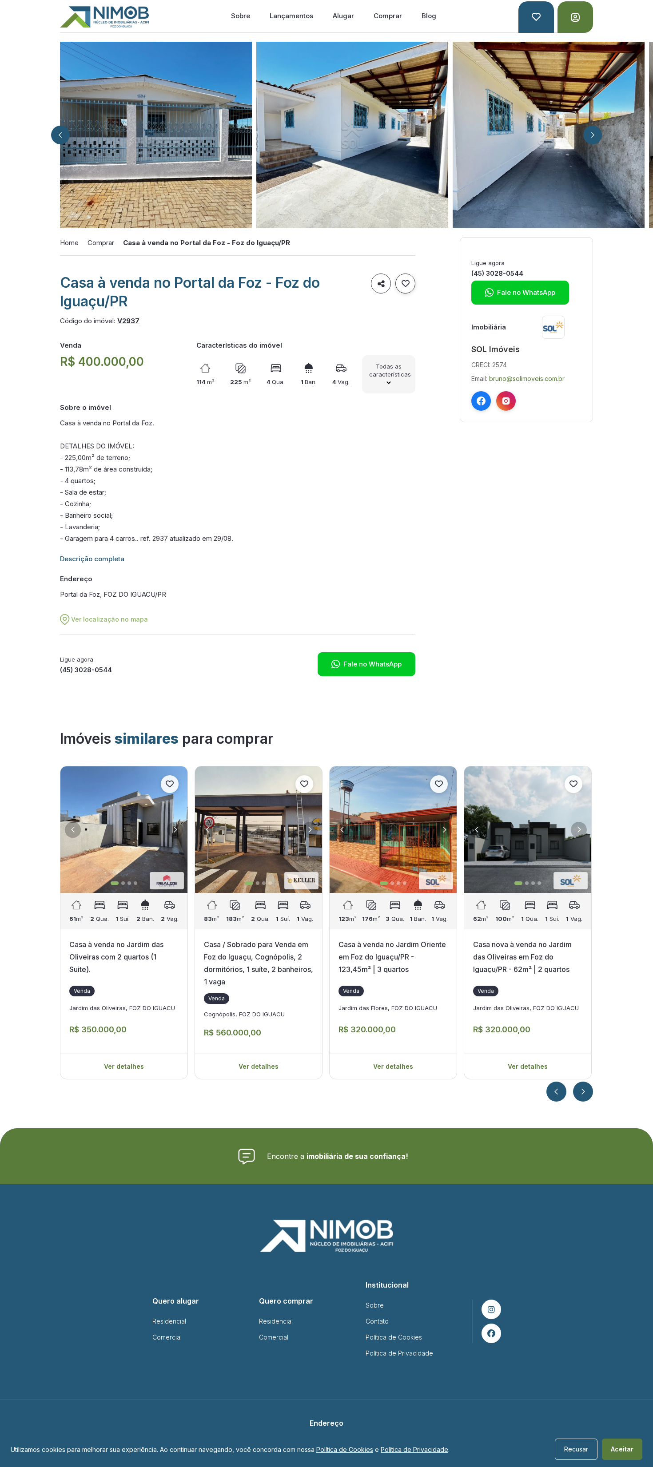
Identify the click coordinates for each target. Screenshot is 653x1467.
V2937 (128, 321)
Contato (377, 1321)
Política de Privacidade (399, 1353)
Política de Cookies (394, 1337)
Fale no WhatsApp (366, 664)
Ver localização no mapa (109, 619)
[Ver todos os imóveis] (553, 327)
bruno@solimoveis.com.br (527, 378)
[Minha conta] (575, 17)
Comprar (388, 16)
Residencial (169, 1321)
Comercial (167, 1337)
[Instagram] (506, 401)
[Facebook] (481, 401)
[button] (60, 135)
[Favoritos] (536, 17)
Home (69, 242)
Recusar (576, 1449)
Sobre (240, 16)
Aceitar (622, 1449)
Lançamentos (291, 16)
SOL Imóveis (495, 349)
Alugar (343, 16)
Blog (429, 16)
